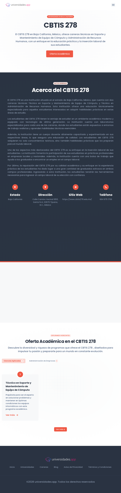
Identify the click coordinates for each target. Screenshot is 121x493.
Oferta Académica (60, 53)
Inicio (12, 467)
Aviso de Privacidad (73, 467)
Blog (56, 467)
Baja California (15, 199)
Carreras (44, 467)
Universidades (27, 467)
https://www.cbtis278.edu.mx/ (77, 199)
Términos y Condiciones (99, 467)
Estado (15, 195)
